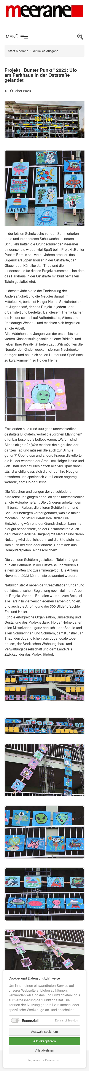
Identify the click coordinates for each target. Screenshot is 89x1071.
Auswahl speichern (44, 1031)
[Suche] (80, 36)
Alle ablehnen (44, 1050)
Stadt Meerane (18, 51)
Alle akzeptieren (44, 1041)
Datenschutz (53, 1060)
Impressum (35, 1060)
